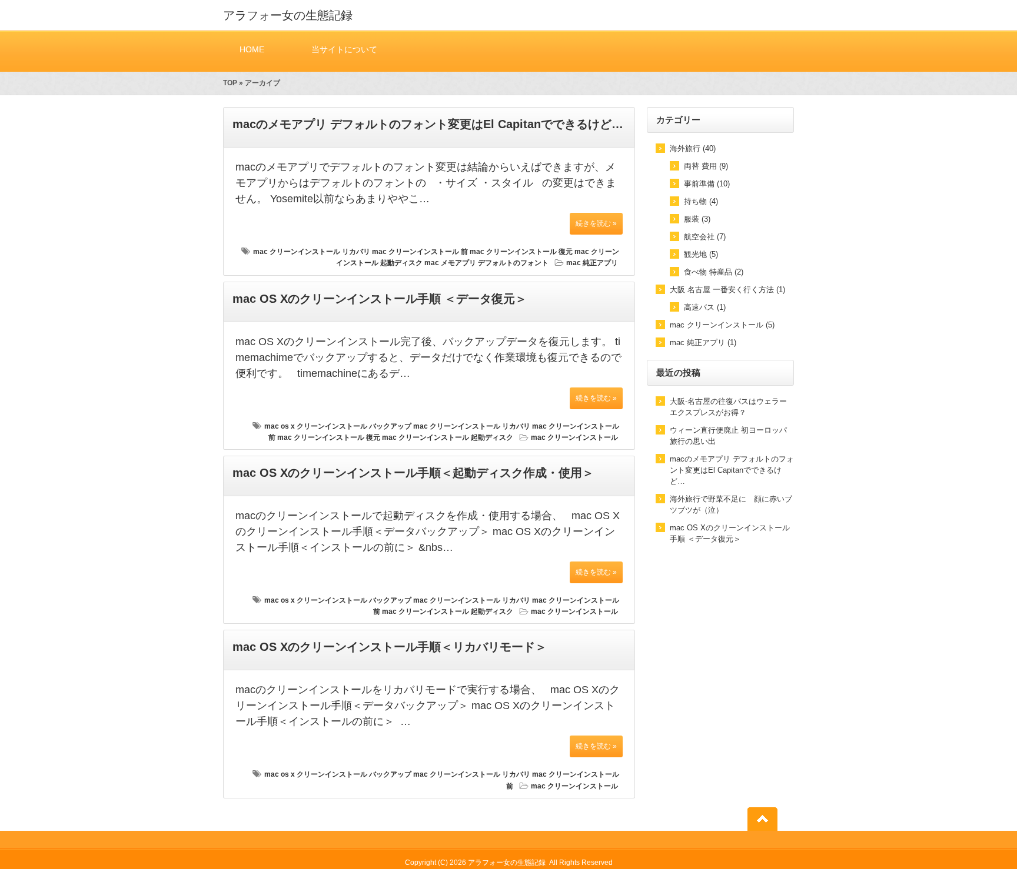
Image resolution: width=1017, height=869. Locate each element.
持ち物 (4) (701, 201)
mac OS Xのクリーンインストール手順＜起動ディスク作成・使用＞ (413, 472)
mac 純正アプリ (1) (703, 342)
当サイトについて (344, 49)
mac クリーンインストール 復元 (521, 252)
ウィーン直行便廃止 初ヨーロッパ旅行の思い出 (728, 436)
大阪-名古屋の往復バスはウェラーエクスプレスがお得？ (728, 407)
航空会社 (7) (705, 236)
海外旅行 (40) (693, 148)
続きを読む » (596, 223)
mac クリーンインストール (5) (722, 324)
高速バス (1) (705, 307)
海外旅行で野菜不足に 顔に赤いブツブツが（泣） (731, 504)
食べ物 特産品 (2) (713, 272)
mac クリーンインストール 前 (420, 252)
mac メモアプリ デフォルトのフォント (486, 263)
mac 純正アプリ (592, 263)
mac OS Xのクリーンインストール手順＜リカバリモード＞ (389, 646)
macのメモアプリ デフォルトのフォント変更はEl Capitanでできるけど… (427, 124)
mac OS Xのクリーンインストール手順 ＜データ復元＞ (379, 298)
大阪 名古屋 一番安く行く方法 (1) (727, 289)
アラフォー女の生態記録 (288, 15)
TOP (230, 83)
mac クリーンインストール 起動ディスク (447, 437)
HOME (252, 49)
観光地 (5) (701, 254)
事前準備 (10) (707, 183)
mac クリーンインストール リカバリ (311, 252)
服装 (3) (697, 219)
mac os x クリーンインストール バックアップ (337, 426)
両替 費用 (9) (706, 166)
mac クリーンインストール (574, 437)
